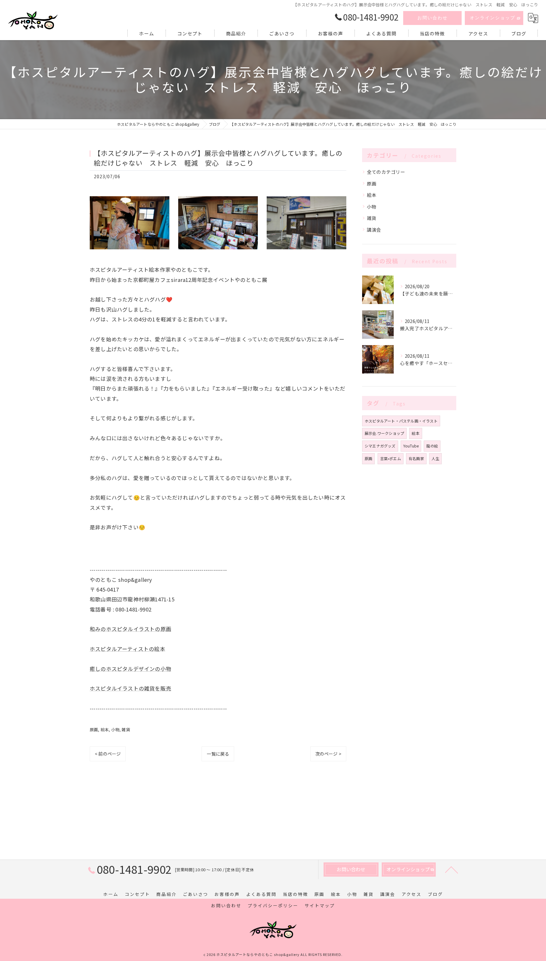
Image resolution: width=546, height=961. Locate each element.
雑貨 (126, 730)
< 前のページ (108, 754)
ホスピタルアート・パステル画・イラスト (401, 420)
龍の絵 (432, 445)
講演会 (374, 229)
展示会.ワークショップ (384, 433)
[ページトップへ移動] (451, 869)
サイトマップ (320, 905)
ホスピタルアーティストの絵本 (127, 649)
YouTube (411, 445)
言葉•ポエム (390, 458)
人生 (435, 458)
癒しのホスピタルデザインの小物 (130, 668)
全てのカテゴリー (386, 171)
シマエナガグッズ (380, 445)
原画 (94, 730)
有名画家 (416, 458)
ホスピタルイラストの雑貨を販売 (130, 688)
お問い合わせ (432, 17)
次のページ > (328, 754)
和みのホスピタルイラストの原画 (130, 629)
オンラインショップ (492, 17)
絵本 (104, 730)
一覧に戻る (218, 754)
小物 (115, 730)
